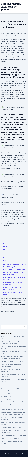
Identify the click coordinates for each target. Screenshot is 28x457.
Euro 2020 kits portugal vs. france (13, 267)
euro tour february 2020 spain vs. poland (11, 6)
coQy (5, 252)
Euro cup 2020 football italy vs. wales (12, 361)
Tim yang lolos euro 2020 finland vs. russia (13, 435)
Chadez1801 (4, 19)
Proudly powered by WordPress (13, 453)
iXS (4, 257)
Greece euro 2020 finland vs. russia (11, 427)
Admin (3, 30)
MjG (4, 243)
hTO (4, 249)
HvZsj (5, 246)
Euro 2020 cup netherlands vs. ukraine (14, 264)
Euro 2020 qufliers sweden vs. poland (12, 409)
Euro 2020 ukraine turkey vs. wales (11, 397)
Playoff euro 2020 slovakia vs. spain (11, 438)
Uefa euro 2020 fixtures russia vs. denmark (14, 394)
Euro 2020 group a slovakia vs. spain (14, 269)
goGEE (5, 260)
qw (4, 255)
